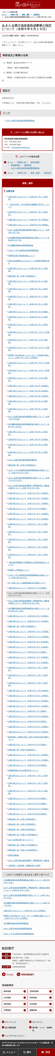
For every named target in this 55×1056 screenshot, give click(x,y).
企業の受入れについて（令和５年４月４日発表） (28, 745)
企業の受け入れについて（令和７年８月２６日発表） (28, 402)
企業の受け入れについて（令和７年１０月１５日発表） (28, 364)
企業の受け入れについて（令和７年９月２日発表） (28, 396)
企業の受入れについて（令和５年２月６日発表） (28, 765)
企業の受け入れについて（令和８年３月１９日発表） (28, 290)
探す (29, 1052)
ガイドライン (37, 1022)
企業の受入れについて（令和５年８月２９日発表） (28, 701)
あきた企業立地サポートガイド (20, 840)
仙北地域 (33, 1004)
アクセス (10, 974)
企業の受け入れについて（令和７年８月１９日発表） (28, 410)
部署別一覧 (21, 162)
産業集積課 (15, 165)
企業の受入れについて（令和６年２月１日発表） (28, 652)
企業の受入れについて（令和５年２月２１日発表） (28, 760)
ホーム (4, 14)
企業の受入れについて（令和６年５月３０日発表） (28, 616)
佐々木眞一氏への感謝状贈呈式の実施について (27, 583)
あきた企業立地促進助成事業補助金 (20, 121)
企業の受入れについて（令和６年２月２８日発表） (28, 642)
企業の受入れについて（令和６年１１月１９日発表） (28, 540)
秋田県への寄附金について (19, 570)
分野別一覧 (14, 14)
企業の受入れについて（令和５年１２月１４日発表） (28, 669)
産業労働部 (35, 162)
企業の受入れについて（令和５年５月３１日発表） (28, 727)
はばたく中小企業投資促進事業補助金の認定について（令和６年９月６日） (28, 576)
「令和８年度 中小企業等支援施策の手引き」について (28, 205)
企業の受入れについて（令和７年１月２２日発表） (28, 519)
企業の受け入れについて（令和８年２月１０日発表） (28, 318)
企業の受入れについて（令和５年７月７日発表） (28, 711)
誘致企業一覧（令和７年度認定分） (22, 276)
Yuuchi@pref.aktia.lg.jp (20, 147)
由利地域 (7, 1004)
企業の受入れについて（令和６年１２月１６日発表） (28, 533)
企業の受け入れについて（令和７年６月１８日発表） (28, 433)
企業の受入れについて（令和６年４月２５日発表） (28, 621)
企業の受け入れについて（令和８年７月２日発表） (28, 220)
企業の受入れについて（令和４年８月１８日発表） (28, 809)
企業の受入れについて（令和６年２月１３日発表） (28, 647)
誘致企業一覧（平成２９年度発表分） (23, 845)
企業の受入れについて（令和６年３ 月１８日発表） (29, 637)
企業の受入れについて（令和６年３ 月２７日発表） (29, 632)
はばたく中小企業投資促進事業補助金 (23, 250)
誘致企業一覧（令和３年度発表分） (22, 819)
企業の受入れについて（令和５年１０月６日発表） (28, 691)
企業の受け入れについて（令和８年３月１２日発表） (28, 298)
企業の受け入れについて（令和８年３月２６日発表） (28, 282)
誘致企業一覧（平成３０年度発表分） (23, 835)
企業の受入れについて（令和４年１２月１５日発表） (28, 777)
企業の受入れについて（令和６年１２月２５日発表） (28, 525)
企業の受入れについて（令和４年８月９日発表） (28, 814)
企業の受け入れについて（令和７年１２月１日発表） (28, 341)
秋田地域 (33, 998)
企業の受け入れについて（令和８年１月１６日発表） (28, 326)
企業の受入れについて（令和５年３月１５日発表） (28, 755)
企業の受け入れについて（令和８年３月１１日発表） (28, 305)
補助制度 (27, 165)
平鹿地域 (7, 1010)
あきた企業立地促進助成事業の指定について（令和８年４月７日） (28, 231)
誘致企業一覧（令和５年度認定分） (22, 626)
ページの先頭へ (50, 1044)
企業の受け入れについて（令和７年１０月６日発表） (28, 379)
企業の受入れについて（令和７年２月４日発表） (28, 509)
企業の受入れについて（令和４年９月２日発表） (28, 804)
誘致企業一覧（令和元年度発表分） (22, 829)
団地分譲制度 (13, 855)
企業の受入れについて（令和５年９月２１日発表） (28, 696)
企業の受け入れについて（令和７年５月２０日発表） (28, 453)
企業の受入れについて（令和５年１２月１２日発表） (28, 676)
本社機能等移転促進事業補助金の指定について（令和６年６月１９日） (28, 609)
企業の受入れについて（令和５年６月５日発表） (28, 721)
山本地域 (7, 998)
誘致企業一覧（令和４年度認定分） (22, 750)
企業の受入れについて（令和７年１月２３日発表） (28, 514)
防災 (48, 1052)
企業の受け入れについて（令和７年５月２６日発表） (28, 446)
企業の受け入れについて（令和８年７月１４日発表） (28, 213)
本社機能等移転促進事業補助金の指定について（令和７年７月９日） (28, 425)
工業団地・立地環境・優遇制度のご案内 (24, 866)
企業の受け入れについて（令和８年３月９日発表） (28, 312)
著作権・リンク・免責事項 (42, 1029)
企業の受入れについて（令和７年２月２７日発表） (28, 498)
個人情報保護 (10, 1028)
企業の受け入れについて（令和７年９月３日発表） (28, 391)
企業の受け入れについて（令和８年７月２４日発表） (28, 198)
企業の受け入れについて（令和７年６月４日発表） (28, 439)
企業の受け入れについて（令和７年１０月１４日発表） (28, 371)
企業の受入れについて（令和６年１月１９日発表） (28, 663)
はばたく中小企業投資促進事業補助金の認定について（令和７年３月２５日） (28, 471)
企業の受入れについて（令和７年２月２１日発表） (28, 503)
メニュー (10, 1052)
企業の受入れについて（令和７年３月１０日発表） (28, 493)
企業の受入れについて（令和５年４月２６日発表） (28, 732)
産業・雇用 (26, 14)
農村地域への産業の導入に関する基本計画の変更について (28, 738)
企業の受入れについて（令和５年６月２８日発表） (28, 716)
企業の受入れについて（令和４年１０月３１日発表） (28, 792)
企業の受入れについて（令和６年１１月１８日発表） (28, 548)
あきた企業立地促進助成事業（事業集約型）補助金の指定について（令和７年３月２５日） (28, 487)
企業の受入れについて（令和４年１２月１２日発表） (28, 784)
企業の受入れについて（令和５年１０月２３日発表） (28, 684)
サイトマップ (10, 1022)
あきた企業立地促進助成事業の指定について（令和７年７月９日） (28, 418)
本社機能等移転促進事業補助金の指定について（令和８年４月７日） (28, 239)
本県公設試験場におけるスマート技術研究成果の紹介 (28, 262)
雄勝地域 (33, 1010)
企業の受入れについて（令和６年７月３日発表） (28, 588)
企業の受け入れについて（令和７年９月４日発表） (28, 386)
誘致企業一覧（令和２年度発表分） (22, 824)
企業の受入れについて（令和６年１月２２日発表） (28, 657)
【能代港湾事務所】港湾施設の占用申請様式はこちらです (28, 563)
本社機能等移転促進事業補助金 (20, 245)
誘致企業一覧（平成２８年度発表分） (23, 850)
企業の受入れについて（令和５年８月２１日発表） (28, 706)
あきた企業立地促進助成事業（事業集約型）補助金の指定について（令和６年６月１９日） (28, 602)
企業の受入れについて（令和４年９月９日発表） (28, 798)
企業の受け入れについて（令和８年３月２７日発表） (28, 269)
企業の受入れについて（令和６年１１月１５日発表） (28, 556)
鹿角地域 (7, 991)
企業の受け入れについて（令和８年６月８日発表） (28, 225)
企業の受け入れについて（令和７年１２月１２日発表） (28, 333)
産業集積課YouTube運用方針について (23, 770)
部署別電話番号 (27, 974)
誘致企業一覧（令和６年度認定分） (22, 465)
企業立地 (36, 14)
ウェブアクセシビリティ (15, 1036)
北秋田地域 (34, 991)
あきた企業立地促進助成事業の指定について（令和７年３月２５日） (28, 479)
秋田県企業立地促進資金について (21, 256)
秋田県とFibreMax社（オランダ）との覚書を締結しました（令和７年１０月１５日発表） (29, 356)
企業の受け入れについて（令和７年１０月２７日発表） (28, 349)
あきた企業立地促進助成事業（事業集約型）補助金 (28, 860)
